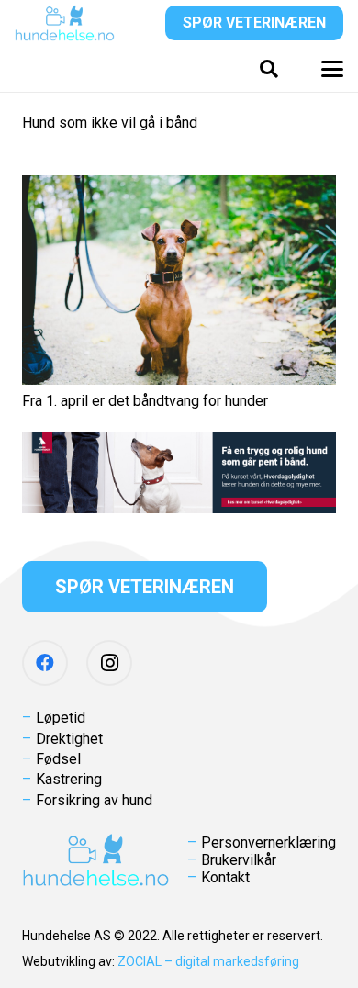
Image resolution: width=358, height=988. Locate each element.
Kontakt (225, 877)
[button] (269, 69)
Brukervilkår (238, 860)
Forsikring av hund (94, 800)
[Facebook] (45, 663)
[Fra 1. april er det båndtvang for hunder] (179, 280)
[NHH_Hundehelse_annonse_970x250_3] (179, 472)
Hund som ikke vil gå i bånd (109, 122)
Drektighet (69, 738)
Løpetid (60, 717)
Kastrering (69, 779)
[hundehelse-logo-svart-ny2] (65, 23)
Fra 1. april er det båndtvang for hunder (145, 401)
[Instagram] (109, 663)
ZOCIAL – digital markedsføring (208, 961)
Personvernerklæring (268, 842)
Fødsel (58, 759)
